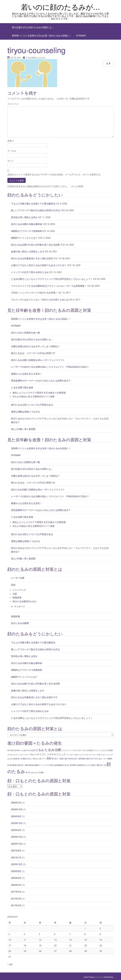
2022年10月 (17, 843)
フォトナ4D (96, 754)
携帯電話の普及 (84, 758)
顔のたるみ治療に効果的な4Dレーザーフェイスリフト (38, 359)
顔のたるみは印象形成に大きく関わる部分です (34, 258)
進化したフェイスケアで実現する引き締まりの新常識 (39, 392)
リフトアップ (19, 589)
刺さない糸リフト (39, 758)
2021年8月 (16, 850)
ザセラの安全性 (88, 750)
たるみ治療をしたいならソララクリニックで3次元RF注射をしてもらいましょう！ (52, 278)
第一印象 (25, 765)
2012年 (17, 750)
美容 (13, 584)
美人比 (66, 765)
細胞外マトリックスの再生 (44, 765)
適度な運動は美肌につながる (25, 411)
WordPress (108, 977)
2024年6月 (16, 816)
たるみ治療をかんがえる (35, 57)
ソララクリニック (56, 754)
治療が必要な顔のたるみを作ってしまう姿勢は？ (35, 346)
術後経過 (17, 597)
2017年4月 (16, 891)
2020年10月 (17, 864)
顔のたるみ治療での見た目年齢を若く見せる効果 (35, 244)
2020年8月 (16, 871)
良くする (87, 765)
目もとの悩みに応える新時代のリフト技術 (34, 396)
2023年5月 (16, 829)
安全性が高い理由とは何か (24, 217)
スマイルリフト (13, 754)
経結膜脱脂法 (59, 765)
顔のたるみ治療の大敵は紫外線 (26, 223)
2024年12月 (17, 809)
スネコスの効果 (107, 750)
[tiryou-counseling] (32, 72)
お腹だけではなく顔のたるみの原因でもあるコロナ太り (38, 265)
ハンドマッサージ (84, 754)
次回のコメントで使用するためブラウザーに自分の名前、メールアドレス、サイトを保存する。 (55, 174)
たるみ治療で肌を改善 (22, 387)
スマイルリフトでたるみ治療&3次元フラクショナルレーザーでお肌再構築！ (49, 285)
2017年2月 (16, 905)
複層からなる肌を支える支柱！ (26, 373)
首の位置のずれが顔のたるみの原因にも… (33, 27)
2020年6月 (16, 877)
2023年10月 (17, 823)
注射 (15, 593)
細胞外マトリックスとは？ (24, 237)
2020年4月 (16, 884)
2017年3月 (16, 898)
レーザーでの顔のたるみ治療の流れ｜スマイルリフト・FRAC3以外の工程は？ (50, 366)
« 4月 (10, 964)
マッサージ (19, 606)
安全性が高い (73, 758)
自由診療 (80, 765)
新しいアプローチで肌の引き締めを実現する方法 (35, 210)
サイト (10, 160)
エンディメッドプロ (69, 750)
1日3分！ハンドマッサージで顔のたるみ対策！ (34, 292)
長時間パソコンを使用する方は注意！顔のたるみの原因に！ (42, 35)
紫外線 (31, 765)
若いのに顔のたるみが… (60, 7)
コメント (12, 103)
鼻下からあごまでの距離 (35, 772)
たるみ (39, 750)
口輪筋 (61, 758)
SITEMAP (81, 35)
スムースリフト (38, 754)
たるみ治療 (52, 749)
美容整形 (73, 765)
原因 (48, 758)
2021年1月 (16, 857)
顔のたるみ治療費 (20, 623)
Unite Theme (89, 977)
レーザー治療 (17, 577)
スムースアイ (24, 754)
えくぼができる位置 (27, 750)
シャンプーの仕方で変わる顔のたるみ (30, 272)
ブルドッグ (105, 754)
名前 (10, 140)
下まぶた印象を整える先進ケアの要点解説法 (33, 203)
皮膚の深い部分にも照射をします (27, 251)
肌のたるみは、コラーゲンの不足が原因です (33, 353)
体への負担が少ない (25, 758)
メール (11, 150)
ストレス (97, 750)
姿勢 (66, 758)
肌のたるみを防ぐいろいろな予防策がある (32, 404)
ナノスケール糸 (72, 754)
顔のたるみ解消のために (25, 601)
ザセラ (79, 750)
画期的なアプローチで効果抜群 (26, 230)
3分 (8, 750)
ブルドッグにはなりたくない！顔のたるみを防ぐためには (40, 299)
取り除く (55, 758)
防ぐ (102, 765)
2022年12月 (17, 836)
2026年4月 (16, 802)
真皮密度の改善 (15, 765)
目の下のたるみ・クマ (98, 758)
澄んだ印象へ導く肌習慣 (23, 428)
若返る (93, 765)
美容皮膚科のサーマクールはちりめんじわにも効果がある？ (41, 380)
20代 (12, 750)
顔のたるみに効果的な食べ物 (25, 332)
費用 (98, 765)
